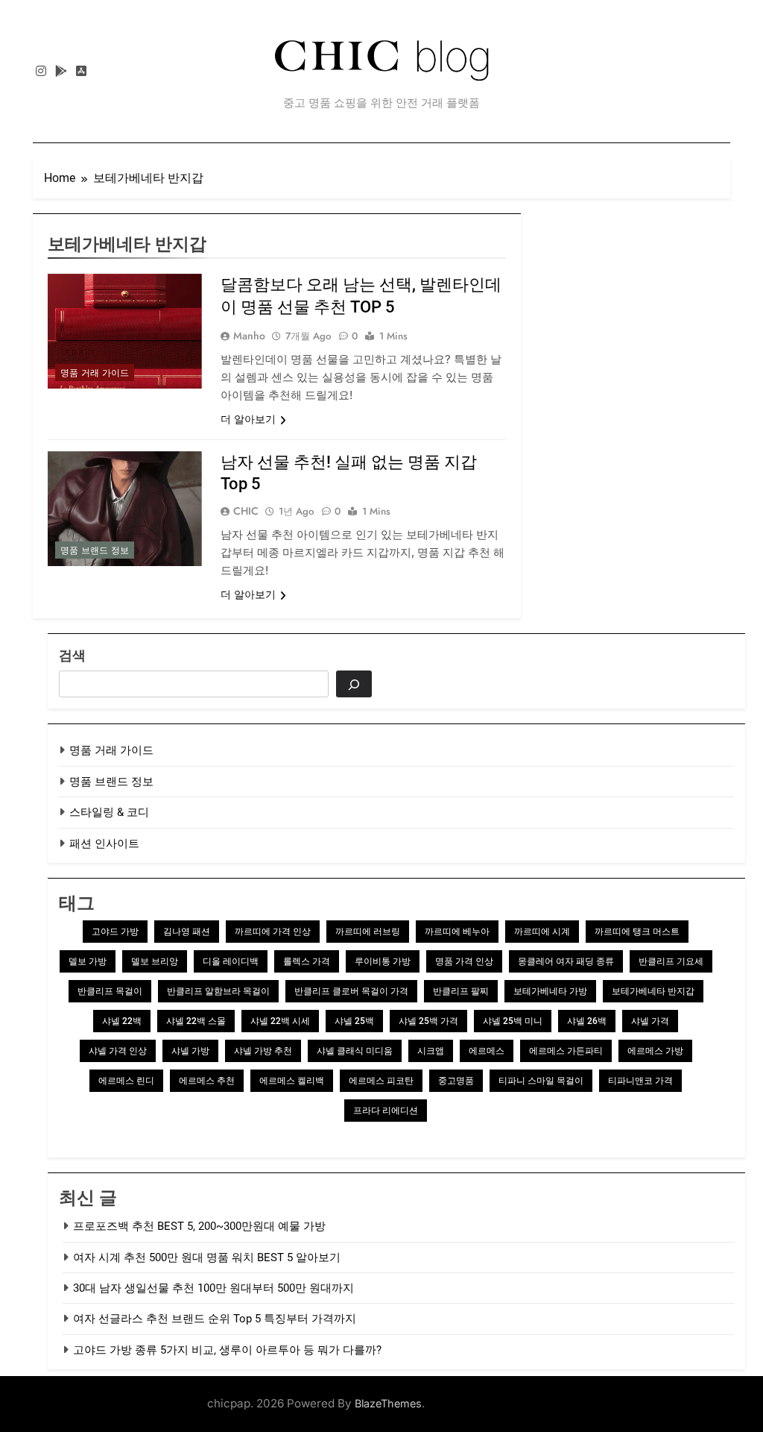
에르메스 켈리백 (291, 1080)
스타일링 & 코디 (109, 812)
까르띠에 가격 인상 (273, 931)
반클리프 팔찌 (461, 991)
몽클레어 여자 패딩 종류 (566, 961)
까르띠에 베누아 (457, 931)
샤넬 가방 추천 (263, 1051)
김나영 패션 (186, 931)
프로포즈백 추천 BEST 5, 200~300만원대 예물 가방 (199, 1226)
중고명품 (456, 1080)
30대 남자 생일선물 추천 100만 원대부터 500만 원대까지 (213, 1288)
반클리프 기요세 (671, 961)
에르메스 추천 (207, 1080)
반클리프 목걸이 (109, 991)
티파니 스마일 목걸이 (540, 1080)
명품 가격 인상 (464, 961)
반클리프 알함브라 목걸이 (218, 991)
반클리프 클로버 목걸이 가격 (351, 991)
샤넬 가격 (650, 1021)
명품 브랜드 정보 (94, 550)
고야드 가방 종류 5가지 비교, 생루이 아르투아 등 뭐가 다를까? (227, 1350)
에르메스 (486, 1051)
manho (249, 335)
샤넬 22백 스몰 (196, 1021)
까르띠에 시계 (542, 931)
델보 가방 (88, 961)
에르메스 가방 (655, 1051)
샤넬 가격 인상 (118, 1051)
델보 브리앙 (154, 961)
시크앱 (430, 1051)
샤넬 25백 (354, 1021)
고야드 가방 (115, 931)
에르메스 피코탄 (381, 1080)
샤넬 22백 (122, 1021)
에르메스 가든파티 (566, 1051)
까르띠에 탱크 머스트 (637, 931)
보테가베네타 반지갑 (653, 991)
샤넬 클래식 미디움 (355, 1051)
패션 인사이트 (104, 843)
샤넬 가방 (190, 1051)
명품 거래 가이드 (94, 373)
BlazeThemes (388, 1403)
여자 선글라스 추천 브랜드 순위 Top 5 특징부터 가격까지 (214, 1318)
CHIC (246, 510)
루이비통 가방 (383, 961)
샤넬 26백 (587, 1021)
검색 (72, 655)
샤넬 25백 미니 (512, 1021)
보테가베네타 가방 (550, 991)
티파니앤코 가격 (640, 1080)
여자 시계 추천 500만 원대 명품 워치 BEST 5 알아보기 (207, 1257)
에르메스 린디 (126, 1080)
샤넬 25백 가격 (428, 1021)
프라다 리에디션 (385, 1110)
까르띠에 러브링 (367, 931)
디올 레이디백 (231, 961)
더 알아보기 (248, 419)
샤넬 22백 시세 (280, 1021)
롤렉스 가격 (306, 961)
